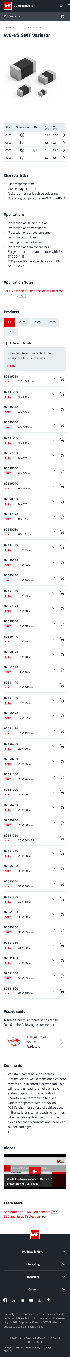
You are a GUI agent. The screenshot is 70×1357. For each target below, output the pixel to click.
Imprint (19, 1347)
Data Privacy (33, 1347)
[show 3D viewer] (35, 150)
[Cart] (63, 16)
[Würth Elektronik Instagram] (39, 1300)
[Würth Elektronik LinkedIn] (22, 1300)
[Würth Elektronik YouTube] (31, 1300)
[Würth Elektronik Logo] (9, 6)
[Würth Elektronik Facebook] (5, 1300)
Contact (8, 1347)
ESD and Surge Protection (25, 1216)
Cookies (47, 1347)
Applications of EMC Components (30, 1211)
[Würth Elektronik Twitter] (14, 1300)
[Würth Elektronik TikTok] (48, 1300)
